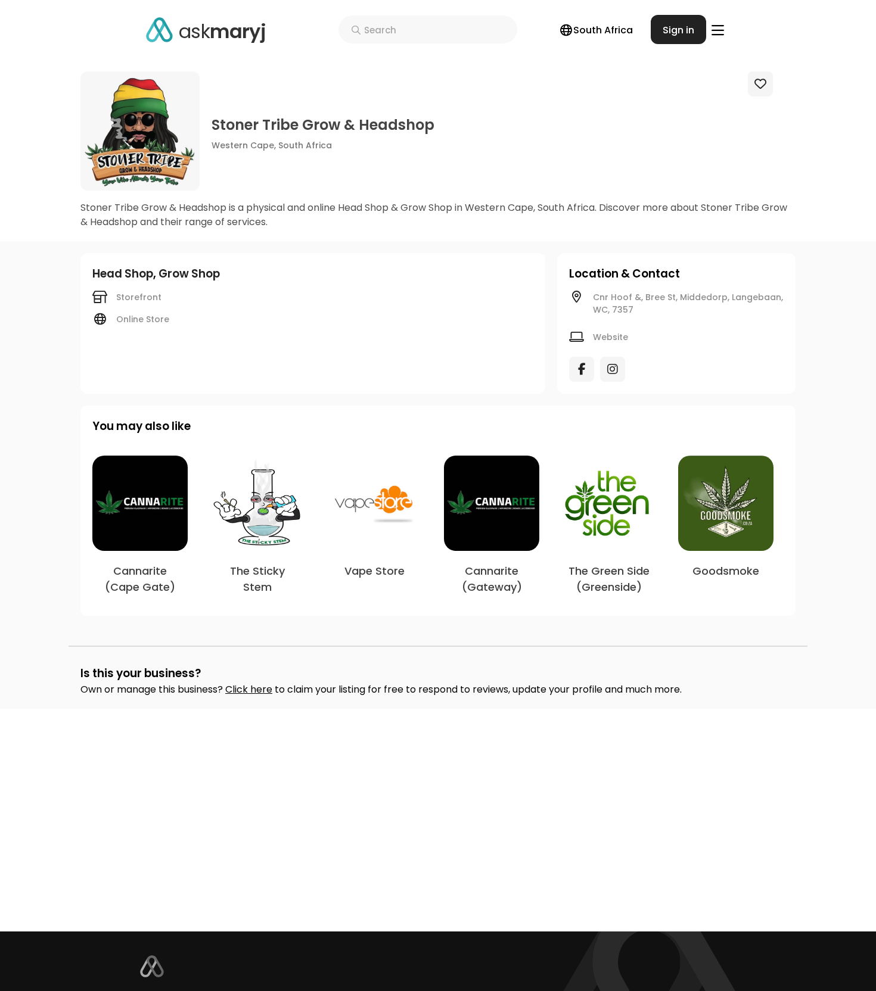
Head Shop (122, 274)
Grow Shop (189, 274)
